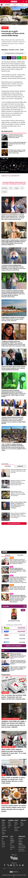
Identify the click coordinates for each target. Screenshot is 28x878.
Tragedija (16, 188)
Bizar (22, 822)
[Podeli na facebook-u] (4, 57)
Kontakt (20, 840)
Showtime (16, 830)
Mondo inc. (22, 836)
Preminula (4, 191)
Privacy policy (21, 849)
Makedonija (12, 847)
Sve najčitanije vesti (14, 523)
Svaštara (22, 823)
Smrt (22, 188)
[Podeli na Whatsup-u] (19, 57)
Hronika (3, 825)
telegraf (9, 176)
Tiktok (22, 825)
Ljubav (3, 841)
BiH (11, 844)
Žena (11, 188)
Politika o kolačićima (21, 844)
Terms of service (22, 850)
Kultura (3, 846)
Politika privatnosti (22, 847)
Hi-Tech (3, 845)
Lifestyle (5, 836)
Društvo (3, 823)
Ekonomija (4, 827)
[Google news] (22, 865)
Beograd (3, 828)
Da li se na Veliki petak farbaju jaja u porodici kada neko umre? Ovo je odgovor (17, 144)
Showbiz (11, 820)
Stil (2, 840)
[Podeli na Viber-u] (14, 57)
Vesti (3, 820)
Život (3, 838)
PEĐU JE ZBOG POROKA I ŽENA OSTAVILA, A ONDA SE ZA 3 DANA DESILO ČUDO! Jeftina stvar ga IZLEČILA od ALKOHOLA (18, 505)
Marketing (20, 841)
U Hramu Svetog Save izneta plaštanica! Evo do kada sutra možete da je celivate (15, 136)
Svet (11, 836)
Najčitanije (8, 466)
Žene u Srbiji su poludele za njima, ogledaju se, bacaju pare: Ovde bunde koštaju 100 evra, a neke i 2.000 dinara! (13, 780)
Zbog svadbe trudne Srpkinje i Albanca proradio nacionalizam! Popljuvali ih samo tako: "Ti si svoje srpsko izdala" (13, 752)
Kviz (9, 827)
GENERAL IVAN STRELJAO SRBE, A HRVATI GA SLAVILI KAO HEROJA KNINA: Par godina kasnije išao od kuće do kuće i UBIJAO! (13, 724)
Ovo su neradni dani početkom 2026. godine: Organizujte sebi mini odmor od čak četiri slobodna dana (13, 697)
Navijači (16, 828)
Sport (16, 820)
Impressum (21, 838)
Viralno (23, 820)
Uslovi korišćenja (22, 846)
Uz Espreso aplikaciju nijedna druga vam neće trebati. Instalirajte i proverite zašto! (14, 183)
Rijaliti (9, 822)
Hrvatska (12, 842)
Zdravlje (3, 843)
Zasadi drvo (4, 830)
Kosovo (3, 832)
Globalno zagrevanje (12, 841)
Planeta (11, 838)
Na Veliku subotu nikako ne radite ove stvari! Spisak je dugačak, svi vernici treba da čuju (16, 151)
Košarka (16, 823)
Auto (11, 849)
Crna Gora (12, 846)
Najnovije (20, 466)
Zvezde (9, 823)
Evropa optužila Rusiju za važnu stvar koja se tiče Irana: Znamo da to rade (18, 471)
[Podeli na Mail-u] (24, 57)
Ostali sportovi (17, 827)
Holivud (9, 825)
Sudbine (3, 833)
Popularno (20, 555)
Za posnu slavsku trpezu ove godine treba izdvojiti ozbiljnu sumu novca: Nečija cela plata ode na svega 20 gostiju (13, 808)
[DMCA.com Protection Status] (14, 872)
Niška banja (4, 188)
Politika (3, 822)
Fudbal (15, 822)
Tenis (15, 825)
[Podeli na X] (9, 57)
